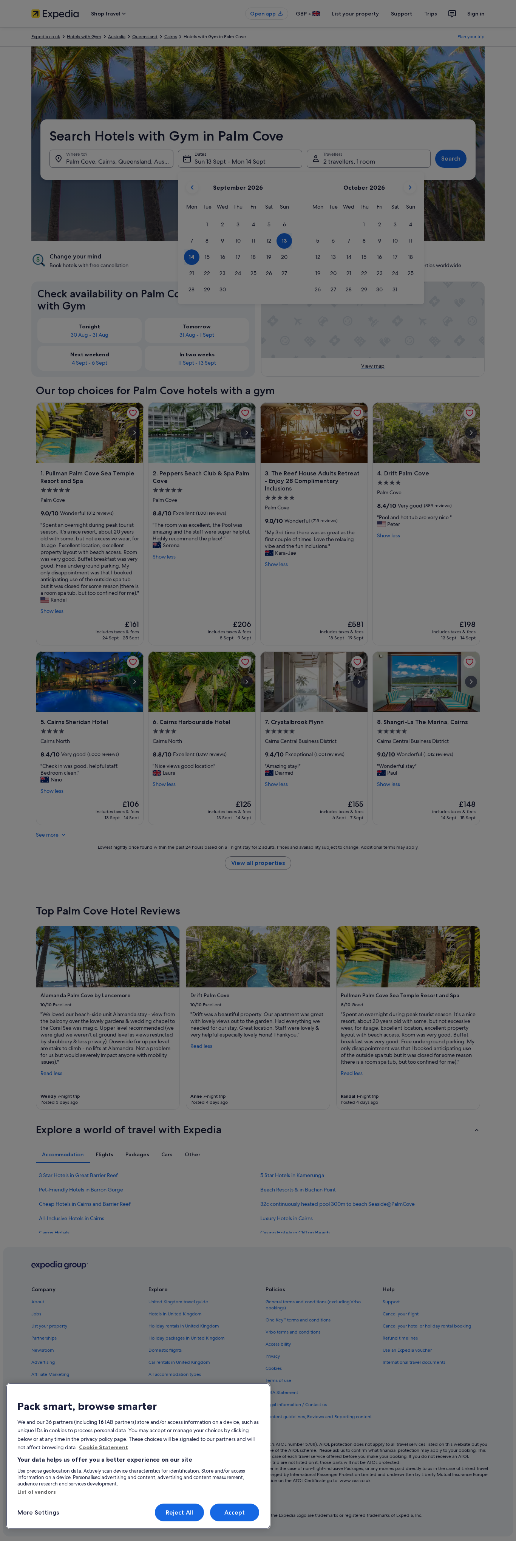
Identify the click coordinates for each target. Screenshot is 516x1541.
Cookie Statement (103, 1447)
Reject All (179, 1512)
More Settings (38, 1512)
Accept (234, 1512)
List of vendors (36, 1492)
